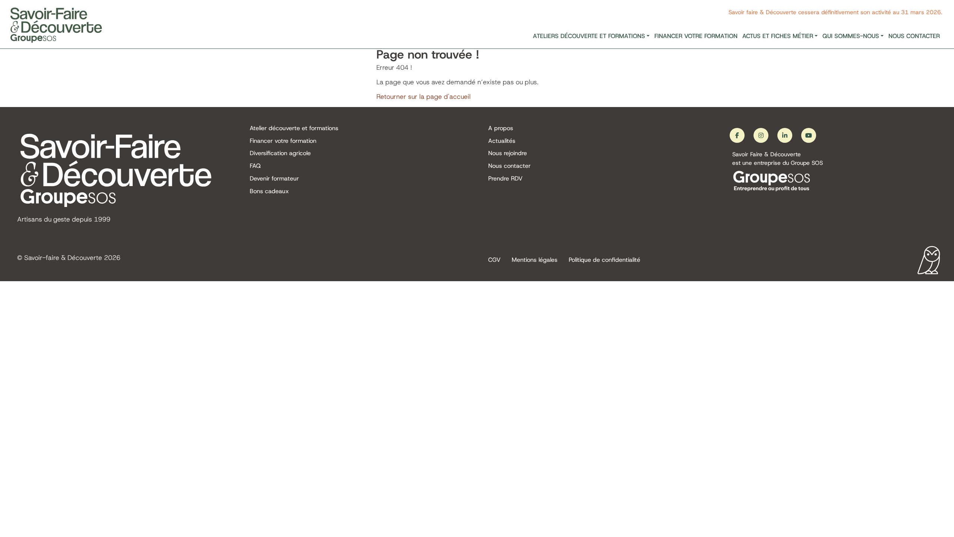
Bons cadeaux (269, 191)
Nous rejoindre (507, 153)
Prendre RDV (505, 178)
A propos (500, 128)
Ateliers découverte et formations (589, 36)
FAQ (255, 166)
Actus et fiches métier (777, 36)
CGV (494, 260)
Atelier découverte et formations (294, 128)
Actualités (501, 141)
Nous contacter (914, 36)
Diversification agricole (280, 153)
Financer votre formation (695, 36)
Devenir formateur (274, 178)
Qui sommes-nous (850, 36)
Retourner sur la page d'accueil (423, 96)
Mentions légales (534, 260)
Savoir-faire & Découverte (63, 257)
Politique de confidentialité (604, 260)
